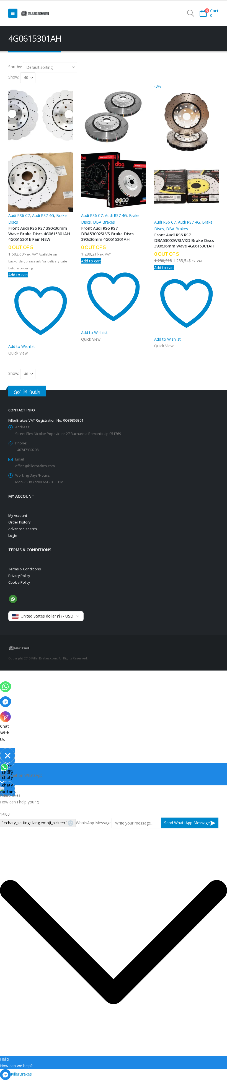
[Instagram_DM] (5, 716)
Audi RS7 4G (43, 215)
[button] (12, 13)
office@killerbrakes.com (35, 466)
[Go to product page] (40, 148)
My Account (17, 515)
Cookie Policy (19, 582)
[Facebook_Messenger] (5, 701)
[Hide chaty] (7, 755)
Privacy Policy (19, 575)
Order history (19, 522)
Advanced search (22, 529)
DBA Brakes (104, 222)
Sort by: (15, 66)
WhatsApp (13, 599)
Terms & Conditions (24, 569)
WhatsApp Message (94, 822)
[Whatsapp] (5, 686)
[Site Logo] (35, 13)
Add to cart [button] (18, 274)
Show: (14, 77)
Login (12, 535)
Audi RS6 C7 (19, 215)
